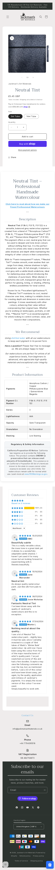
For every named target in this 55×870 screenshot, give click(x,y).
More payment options (27, 150)
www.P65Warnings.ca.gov (35, 474)
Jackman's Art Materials (26, 853)
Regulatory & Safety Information (27, 444)
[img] (25, 535)
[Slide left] (22, 77)
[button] (7, 17)
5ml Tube (15, 116)
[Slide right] (33, 77)
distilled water (18, 338)
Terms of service (21, 861)
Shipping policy (36, 861)
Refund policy (25, 856)
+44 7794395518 (27, 743)
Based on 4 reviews (21, 503)
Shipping (23, 99)
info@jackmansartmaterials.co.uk (27, 729)
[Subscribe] (44, 790)
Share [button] (13, 157)
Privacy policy (38, 856)
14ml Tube (31, 116)
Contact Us (27, 715)
